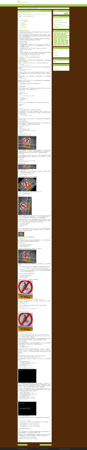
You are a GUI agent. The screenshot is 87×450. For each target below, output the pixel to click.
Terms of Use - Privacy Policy (43, 448)
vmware (67, 42)
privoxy (55, 40)
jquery (67, 35)
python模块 (67, 40)
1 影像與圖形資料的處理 (24, 20)
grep (55, 35)
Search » (66, 13)
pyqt (59, 40)
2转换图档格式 (21, 58)
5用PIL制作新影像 (22, 341)
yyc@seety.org (45, 14)
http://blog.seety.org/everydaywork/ (36, 14)
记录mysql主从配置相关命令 (58, 24)
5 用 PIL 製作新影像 (23, 27)
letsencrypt (61, 36)
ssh (58, 42)
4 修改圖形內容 (22, 25)
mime (67, 37)
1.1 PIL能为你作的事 (22, 41)
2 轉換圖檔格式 (22, 22)
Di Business (65, 448)
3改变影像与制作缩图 (23, 121)
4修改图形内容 (21, 238)
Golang (19, 5)
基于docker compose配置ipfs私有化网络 (60, 22)
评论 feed (55, 53)
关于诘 (55, 67)
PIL (19, 441)
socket (55, 42)
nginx (32, 5)
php (22, 5)
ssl (61, 42)
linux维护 (60, 37)
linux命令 (55, 37)
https (58, 35)
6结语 (19, 430)
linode (66, 36)
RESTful (55, 41)
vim (63, 42)
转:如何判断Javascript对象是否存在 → (45, 444)
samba (59, 41)
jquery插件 (56, 36)
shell (66, 41)
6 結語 (21, 28)
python (26, 5)
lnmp (63, 37)
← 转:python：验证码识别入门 (22, 444)
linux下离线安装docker (57, 20)
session (63, 41)
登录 (55, 50)
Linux (29, 5)
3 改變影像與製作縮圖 (23, 24)
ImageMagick (63, 35)
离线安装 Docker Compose (58, 18)
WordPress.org (56, 55)
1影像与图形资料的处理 (23, 30)
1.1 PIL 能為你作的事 (25, 21)
